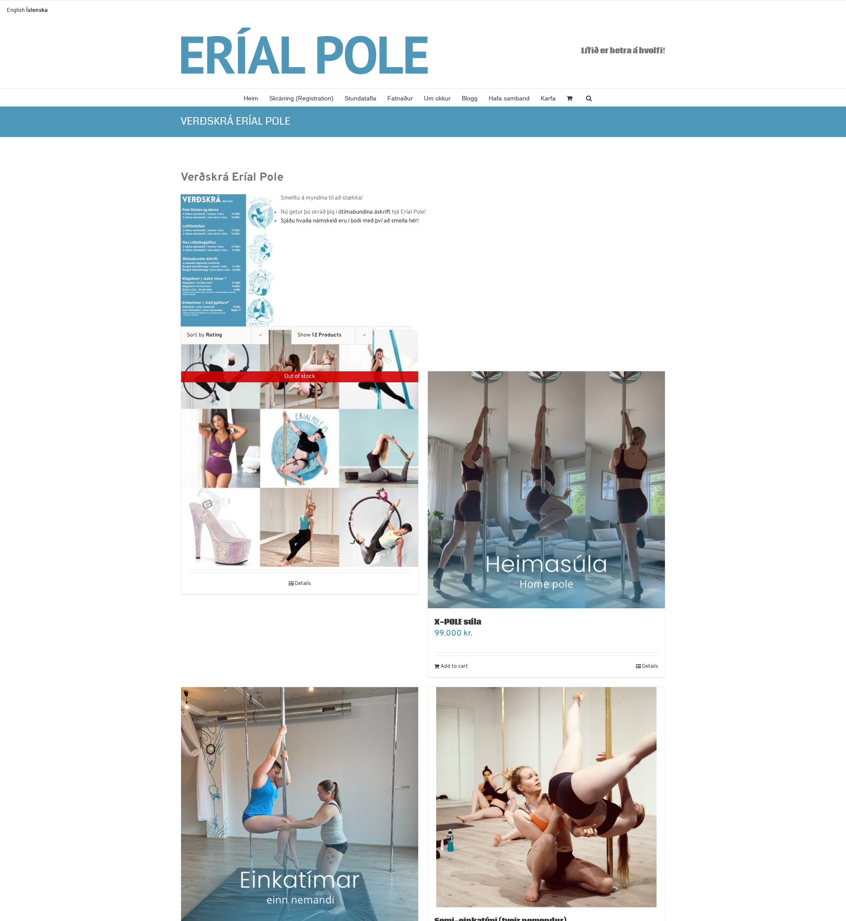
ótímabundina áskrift (364, 212)
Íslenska (37, 10)
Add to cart (454, 666)
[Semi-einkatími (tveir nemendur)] (546, 797)
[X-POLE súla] (546, 489)
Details (303, 583)
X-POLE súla (457, 622)
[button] (589, 97)
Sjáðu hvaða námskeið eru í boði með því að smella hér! (350, 221)
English (16, 10)
